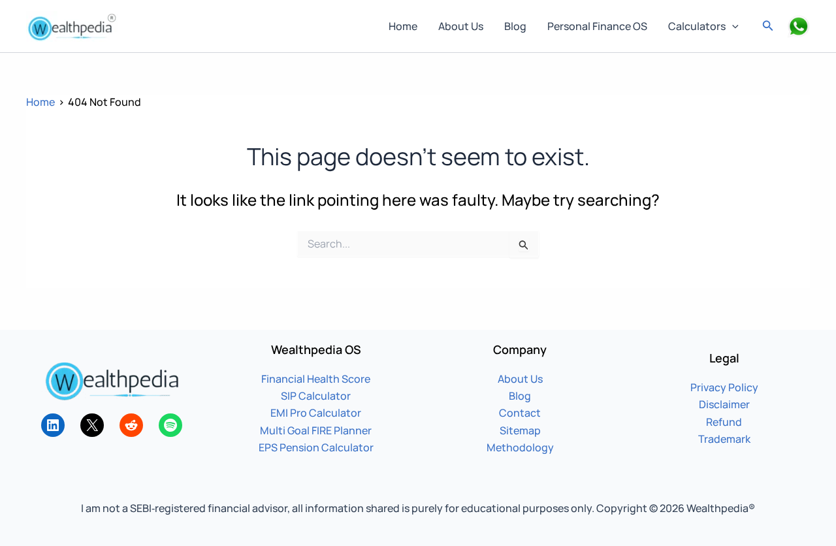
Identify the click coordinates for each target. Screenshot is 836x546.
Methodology (520, 447)
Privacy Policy (724, 387)
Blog (515, 26)
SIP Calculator (316, 396)
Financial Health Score (315, 379)
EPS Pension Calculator (316, 447)
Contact (520, 413)
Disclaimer (724, 404)
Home (403, 26)
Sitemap (520, 430)
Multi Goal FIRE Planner (316, 430)
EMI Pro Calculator (315, 413)
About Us (460, 26)
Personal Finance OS (597, 26)
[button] (732, 26)
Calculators (697, 26)
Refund (724, 422)
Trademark (724, 439)
